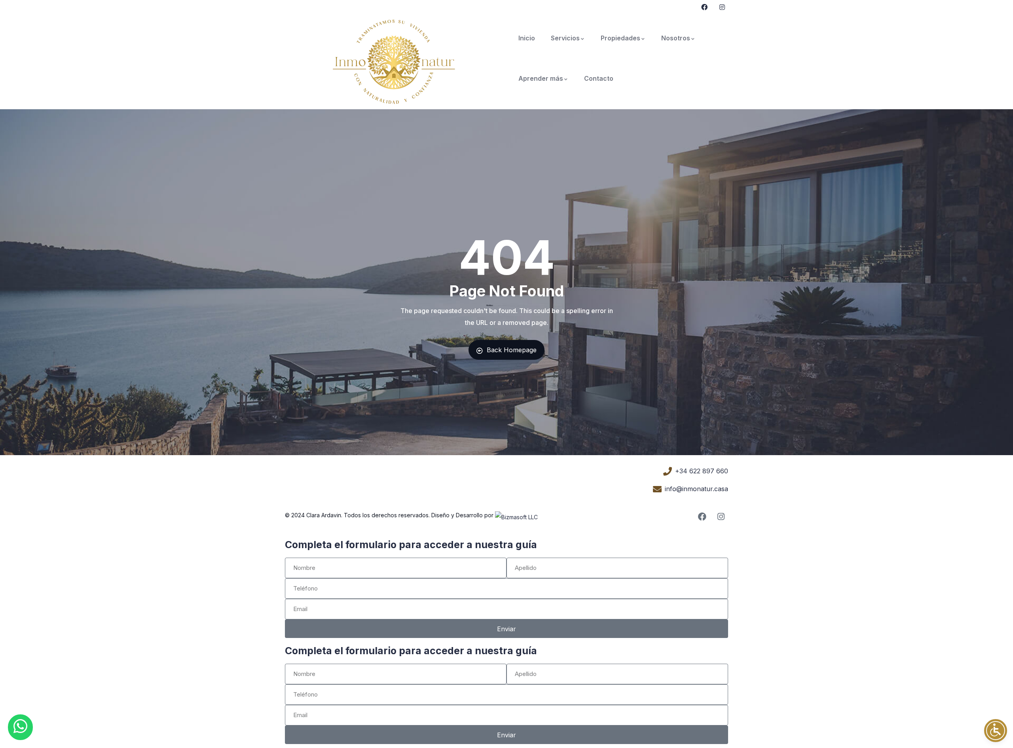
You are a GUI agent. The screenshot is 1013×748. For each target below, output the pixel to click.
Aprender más (540, 78)
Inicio (526, 38)
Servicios (565, 38)
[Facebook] (702, 516)
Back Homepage (512, 350)
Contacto (598, 78)
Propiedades (620, 38)
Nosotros (675, 38)
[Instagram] (720, 516)
